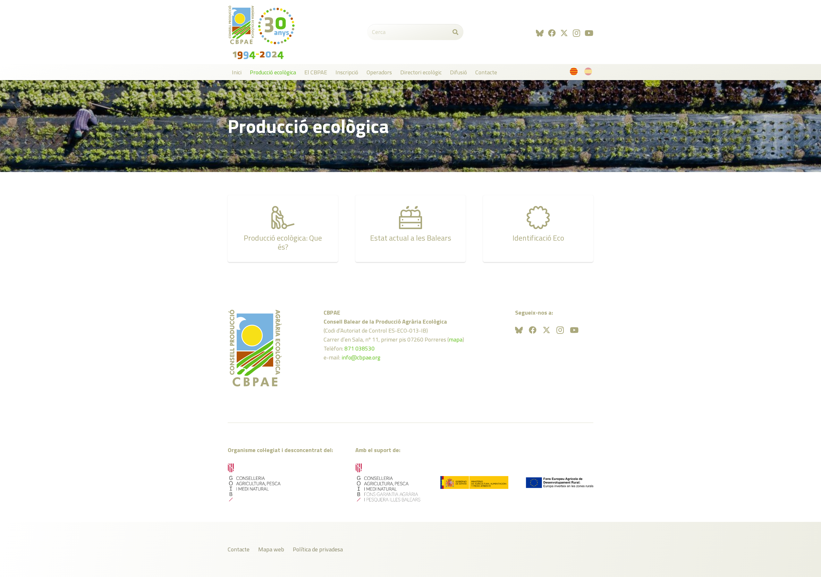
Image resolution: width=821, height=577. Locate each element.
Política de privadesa (318, 549)
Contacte (239, 549)
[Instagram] (576, 33)
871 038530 (359, 348)
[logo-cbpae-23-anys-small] (261, 32)
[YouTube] (589, 33)
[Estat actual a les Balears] (410, 228)
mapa (455, 339)
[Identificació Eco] (538, 228)
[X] (564, 33)
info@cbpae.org (361, 357)
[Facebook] (552, 33)
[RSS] (540, 33)
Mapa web (271, 549)
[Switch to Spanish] (589, 73)
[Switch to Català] (575, 73)
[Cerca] (455, 32)
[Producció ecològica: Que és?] (283, 228)
